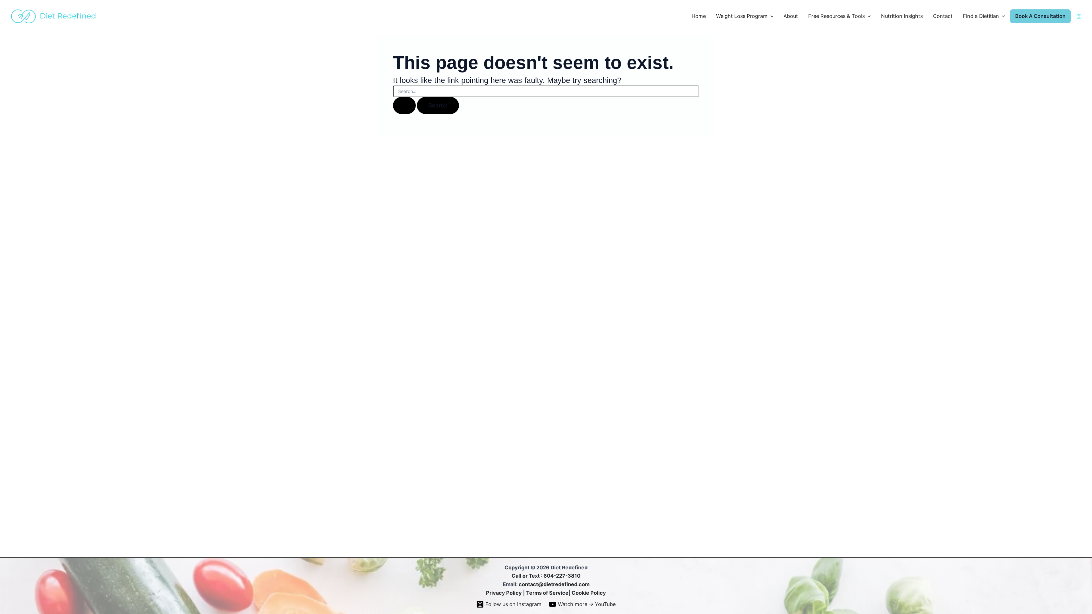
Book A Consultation (1040, 16)
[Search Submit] (404, 105)
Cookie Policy (589, 593)
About (790, 16)
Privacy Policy (504, 593)
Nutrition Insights (902, 16)
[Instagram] (1078, 16)
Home (699, 16)
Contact (943, 16)
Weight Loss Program (742, 16)
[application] (771, 16)
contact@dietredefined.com (554, 584)
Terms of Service (547, 593)
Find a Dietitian (981, 16)
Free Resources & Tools (836, 16)
